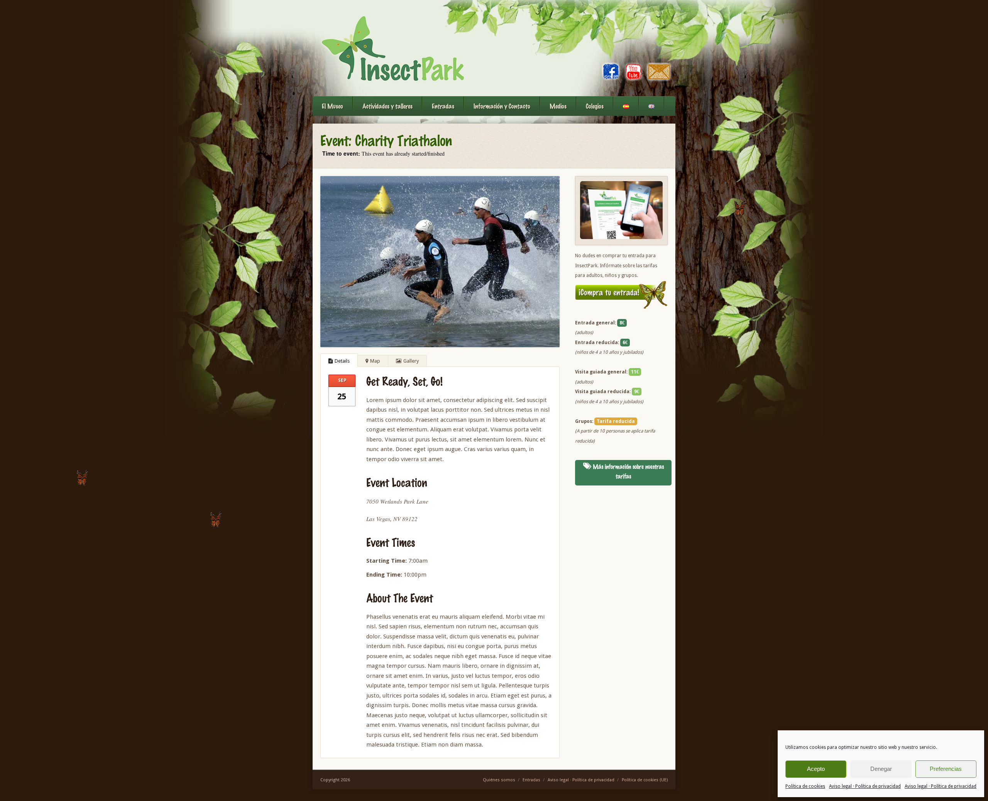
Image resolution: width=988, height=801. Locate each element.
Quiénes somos (499, 779)
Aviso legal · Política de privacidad (865, 786)
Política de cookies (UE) (645, 779)
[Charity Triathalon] (440, 261)
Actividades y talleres (387, 106)
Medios (558, 106)
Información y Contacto (502, 106)
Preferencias (946, 768)
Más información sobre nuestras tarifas (627, 471)
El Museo (332, 106)
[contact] (659, 79)
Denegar (881, 768)
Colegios (595, 106)
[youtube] (633, 79)
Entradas (443, 106)
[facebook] (611, 79)
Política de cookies (805, 786)
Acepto (816, 768)
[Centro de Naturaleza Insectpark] (392, 48)
